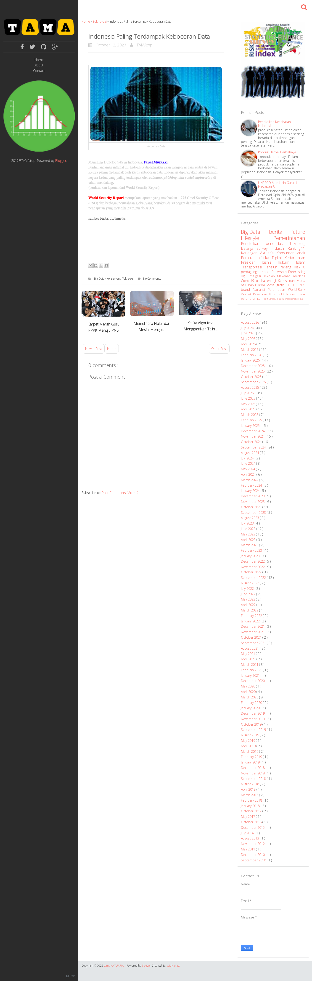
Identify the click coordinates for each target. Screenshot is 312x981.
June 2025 (248, 398)
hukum (287, 262)
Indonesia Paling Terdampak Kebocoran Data (149, 36)
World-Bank (296, 289)
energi (272, 280)
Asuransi (260, 289)
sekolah (270, 276)
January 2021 (251, 675)
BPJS (245, 276)
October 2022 (251, 572)
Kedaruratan (294, 257)
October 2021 (251, 637)
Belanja (249, 248)
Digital (278, 257)
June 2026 (248, 333)
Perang (286, 267)
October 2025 (251, 377)
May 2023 (248, 534)
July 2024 (248, 458)
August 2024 (250, 453)
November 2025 (253, 371)
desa (272, 285)
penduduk (277, 243)
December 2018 (253, 768)
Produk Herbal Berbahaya (277, 152)
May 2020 (248, 686)
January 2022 (251, 621)
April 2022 (248, 605)
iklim (262, 285)
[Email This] (90, 265)
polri (282, 294)
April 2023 (248, 540)
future (298, 231)
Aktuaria (268, 252)
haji (244, 285)
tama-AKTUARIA (114, 966)
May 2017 (248, 816)
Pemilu (248, 257)
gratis (282, 285)
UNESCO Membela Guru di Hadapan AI (277, 185)
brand (247, 289)
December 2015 (253, 827)
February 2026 (252, 355)
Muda (301, 280)
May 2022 (248, 599)
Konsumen (113, 279)
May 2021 (248, 653)
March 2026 (250, 349)
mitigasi (256, 276)
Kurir (260, 299)
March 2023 (250, 545)
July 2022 (248, 588)
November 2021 (253, 632)
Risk (298, 267)
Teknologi (100, 21)
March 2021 (250, 664)
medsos (299, 276)
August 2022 (250, 583)
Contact (39, 71)
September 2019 (254, 729)
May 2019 (248, 740)
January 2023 (251, 556)
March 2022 (250, 610)
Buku (281, 298)
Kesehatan (261, 294)
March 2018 (250, 795)
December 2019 (253, 713)
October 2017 (251, 811)
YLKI (302, 285)
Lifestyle (257, 237)
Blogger (60, 160)
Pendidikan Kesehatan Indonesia (274, 124)
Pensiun (272, 267)
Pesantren (291, 298)
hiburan (292, 294)
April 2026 (248, 344)
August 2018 (250, 784)
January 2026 (251, 360)
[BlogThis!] (95, 265)
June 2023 (248, 529)
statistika (263, 257)
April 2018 (248, 789)
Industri (279, 248)
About (38, 65)
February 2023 (252, 550)
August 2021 (250, 648)
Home (39, 60)
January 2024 (251, 490)
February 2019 (252, 757)
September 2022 (254, 577)
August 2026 (250, 322)
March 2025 (250, 414)
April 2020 (248, 692)
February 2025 (252, 420)
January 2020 (251, 708)
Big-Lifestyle (271, 298)
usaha (261, 280)
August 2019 (250, 735)
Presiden (251, 262)
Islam (300, 262)
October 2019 (251, 724)
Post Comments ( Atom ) (120, 492)
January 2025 (251, 425)
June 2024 (248, 463)
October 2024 (251, 442)
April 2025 (248, 409)
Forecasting (296, 272)
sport (267, 272)
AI (304, 267)
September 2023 (254, 512)
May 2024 (248, 469)
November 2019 (253, 719)
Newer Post (93, 348)
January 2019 (251, 762)
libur (273, 294)
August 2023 (250, 518)
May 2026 (248, 338)
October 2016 (251, 822)
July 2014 (248, 833)
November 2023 (253, 501)
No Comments (152, 279)
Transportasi (252, 267)
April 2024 (248, 474)
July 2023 (248, 523)
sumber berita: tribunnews (107, 218)
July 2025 (248, 393)
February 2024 (252, 485)
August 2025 (250, 387)
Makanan (285, 276)
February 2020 (252, 702)
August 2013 (250, 838)
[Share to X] (101, 265)
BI (289, 285)
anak (301, 252)
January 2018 (251, 806)
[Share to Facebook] (106, 265)
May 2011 (248, 849)
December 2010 (253, 854)
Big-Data (99, 279)
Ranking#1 (296, 248)
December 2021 (253, 626)
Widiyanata (173, 966)
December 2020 (253, 681)
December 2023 (253, 496)
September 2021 (254, 643)
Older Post (219, 348)
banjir (253, 285)
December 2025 (253, 366)
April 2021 (248, 659)
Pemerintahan (289, 237)
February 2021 (252, 670)
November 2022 (253, 567)
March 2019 (250, 751)
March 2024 (250, 480)
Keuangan (250, 252)
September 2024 (254, 447)
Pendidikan (253, 243)
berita (280, 231)
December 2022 (253, 561)
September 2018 (254, 778)
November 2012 (253, 844)
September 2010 (254, 860)
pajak (302, 294)
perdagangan (251, 272)
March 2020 (250, 697)
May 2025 (248, 404)
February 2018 (252, 800)
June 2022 (248, 594)
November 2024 (253, 436)
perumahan (249, 299)
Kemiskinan (287, 280)
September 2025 (254, 382)
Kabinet (247, 294)
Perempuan (278, 289)
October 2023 (251, 507)
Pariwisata (280, 272)
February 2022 (252, 616)
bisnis (270, 262)
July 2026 (248, 328)
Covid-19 (248, 280)
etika (300, 298)
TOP (72, 976)
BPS (295, 285)
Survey (263, 248)
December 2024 (253, 431)
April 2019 (248, 746)
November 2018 (253, 773)
